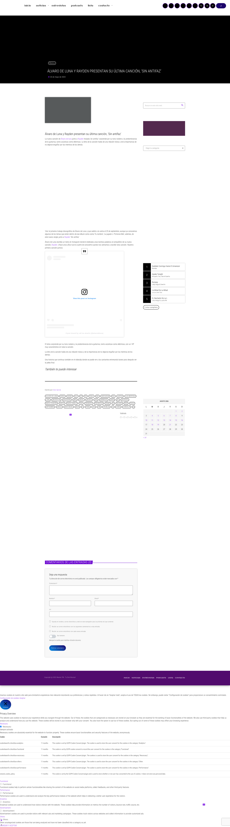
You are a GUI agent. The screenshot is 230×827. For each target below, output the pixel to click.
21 (170, 425)
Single (59, 407)
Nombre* (52, 598)
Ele (76, 396)
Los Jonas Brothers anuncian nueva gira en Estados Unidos (167, 336)
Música (52, 63)
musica (89, 400)
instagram (105, 396)
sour (77, 407)
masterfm (67, 400)
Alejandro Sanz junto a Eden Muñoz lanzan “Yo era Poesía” (167, 372)
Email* (97, 598)
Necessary (7, 727)
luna (47, 400)
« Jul (144, 437)
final (91, 396)
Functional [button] (4, 781)
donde (70, 396)
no (118, 400)
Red (126, 403)
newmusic (103, 400)
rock (132, 403)
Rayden (119, 403)
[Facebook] (195, 5)
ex (85, 396)
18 (152, 425)
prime (108, 403)
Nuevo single (72, 403)
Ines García (57, 390)
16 (182, 420)
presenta (88, 403)
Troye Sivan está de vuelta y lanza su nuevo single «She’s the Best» (112, 530)
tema (88, 407)
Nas (96, 400)
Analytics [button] (3, 799)
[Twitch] (177, 5)
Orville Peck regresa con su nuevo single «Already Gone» (166, 360)
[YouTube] (165, 5)
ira (113, 396)
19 (158, 425)
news (112, 400)
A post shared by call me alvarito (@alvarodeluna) (84, 333)
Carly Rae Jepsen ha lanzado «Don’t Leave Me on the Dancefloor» (167, 385)
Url (50, 609)
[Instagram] (189, 5)
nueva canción (51, 403)
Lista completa (151, 307)
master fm (56, 400)
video (118, 407)
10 (146, 420)
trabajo (106, 407)
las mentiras (130, 396)
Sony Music (69, 407)
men (75, 400)
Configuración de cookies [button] (9, 698)
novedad (125, 400)
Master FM (150, 174)
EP (81, 396)
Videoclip (126, 407)
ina (97, 396)
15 (176, 420)
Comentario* (53, 583)
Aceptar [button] (22, 698)
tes (94, 407)
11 (152, 420)
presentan (99, 403)
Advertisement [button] (5, 808)
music (81, 400)
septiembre (50, 407)
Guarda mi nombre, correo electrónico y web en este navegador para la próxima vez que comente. (83, 622)
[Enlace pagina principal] (9, 5)
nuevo (62, 403)
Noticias (85, 443)
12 (158, 420)
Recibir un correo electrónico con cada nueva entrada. (69, 631)
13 (164, 420)
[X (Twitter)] (171, 5)
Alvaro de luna (51, 396)
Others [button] (2, 817)
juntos (120, 396)
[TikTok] (183, 5)
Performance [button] (5, 790)
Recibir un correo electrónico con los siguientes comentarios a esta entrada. (76, 626)
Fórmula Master (154, 178)
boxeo (62, 396)
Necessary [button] (4, 724)
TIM (99, 407)
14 (170, 420)
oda (81, 403)
